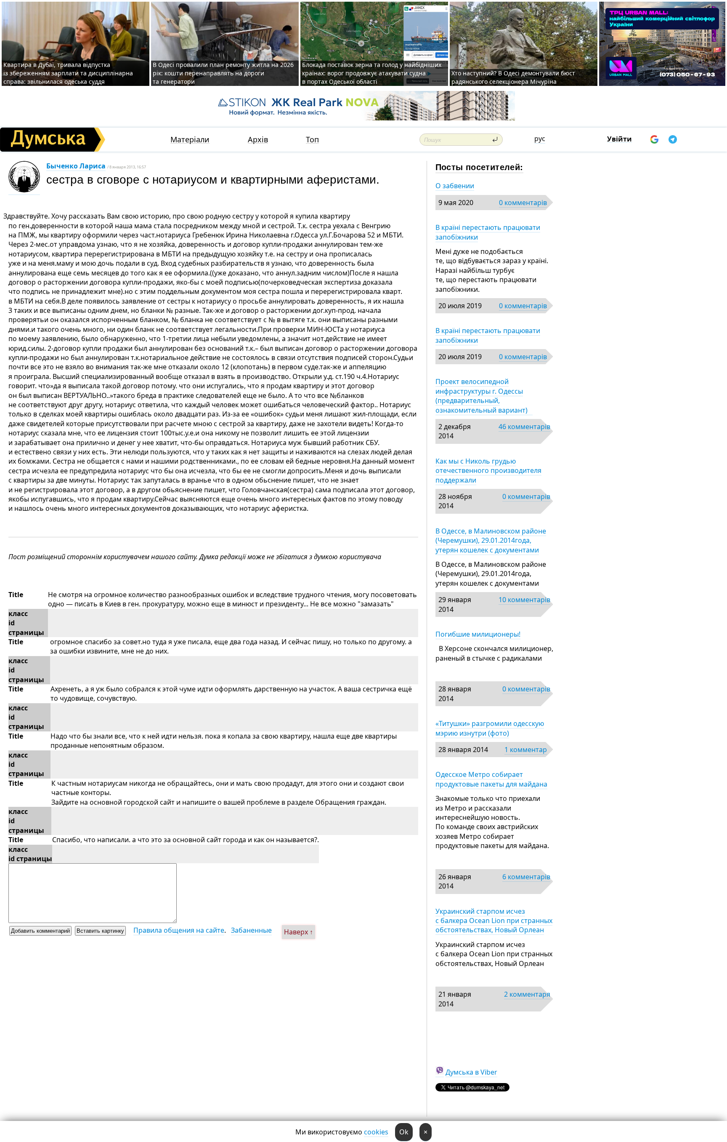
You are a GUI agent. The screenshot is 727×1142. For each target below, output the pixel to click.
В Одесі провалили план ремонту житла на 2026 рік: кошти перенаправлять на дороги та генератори (223, 73)
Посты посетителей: (479, 166)
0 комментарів (523, 202)
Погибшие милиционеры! (477, 634)
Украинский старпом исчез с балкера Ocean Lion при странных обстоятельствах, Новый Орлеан (493, 921)
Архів (258, 140)
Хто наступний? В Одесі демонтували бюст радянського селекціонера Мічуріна (513, 77)
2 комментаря (527, 994)
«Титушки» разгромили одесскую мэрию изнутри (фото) (489, 728)
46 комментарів (524, 426)
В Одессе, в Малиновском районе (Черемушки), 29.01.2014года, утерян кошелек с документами (490, 540)
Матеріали (190, 140)
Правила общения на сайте (178, 930)
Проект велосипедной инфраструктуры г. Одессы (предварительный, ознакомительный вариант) (484, 395)
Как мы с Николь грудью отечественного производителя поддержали (488, 470)
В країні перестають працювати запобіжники (487, 232)
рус (539, 138)
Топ (312, 140)
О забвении (454, 185)
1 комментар (525, 749)
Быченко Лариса (76, 166)
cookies (376, 1132)
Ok (404, 1132)
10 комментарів (524, 599)
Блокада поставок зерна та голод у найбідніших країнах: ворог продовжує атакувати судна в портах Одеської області (371, 73)
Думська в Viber (471, 1072)
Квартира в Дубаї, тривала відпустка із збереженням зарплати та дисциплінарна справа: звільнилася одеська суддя (68, 73)
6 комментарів (526, 876)
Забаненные (251, 930)
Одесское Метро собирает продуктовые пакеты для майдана (491, 779)
